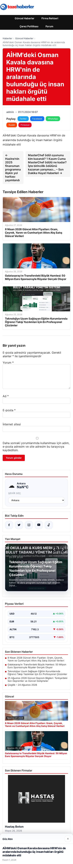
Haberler (7, 38)
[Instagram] (29, 525)
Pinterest (25, 125)
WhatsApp (53, 118)
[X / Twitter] (19, 525)
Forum (49, 26)
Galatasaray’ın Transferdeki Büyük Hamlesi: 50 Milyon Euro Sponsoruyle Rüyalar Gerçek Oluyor (37, 666)
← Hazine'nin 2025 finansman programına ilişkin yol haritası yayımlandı (13, 167)
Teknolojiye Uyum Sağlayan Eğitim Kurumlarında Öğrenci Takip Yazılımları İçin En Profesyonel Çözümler (37, 673)
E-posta (9, 410)
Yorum (8, 362)
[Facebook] (9, 525)
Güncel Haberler (24, 18)
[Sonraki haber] (62, 549)
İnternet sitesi (12, 424)
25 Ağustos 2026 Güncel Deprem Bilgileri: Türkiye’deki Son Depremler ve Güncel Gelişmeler (37, 679)
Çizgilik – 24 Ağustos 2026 (22, 684)
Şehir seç (14, 493)
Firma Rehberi (49, 18)
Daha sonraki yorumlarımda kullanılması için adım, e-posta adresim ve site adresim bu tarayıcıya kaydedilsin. (36, 446)
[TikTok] (49, 525)
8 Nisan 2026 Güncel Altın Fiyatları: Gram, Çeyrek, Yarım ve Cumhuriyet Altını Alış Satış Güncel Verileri (36, 659)
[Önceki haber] (55, 549)
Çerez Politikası (29, 26)
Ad (6, 396)
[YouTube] (39, 525)
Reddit (12, 125)
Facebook (37, 118)
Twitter (23, 118)
